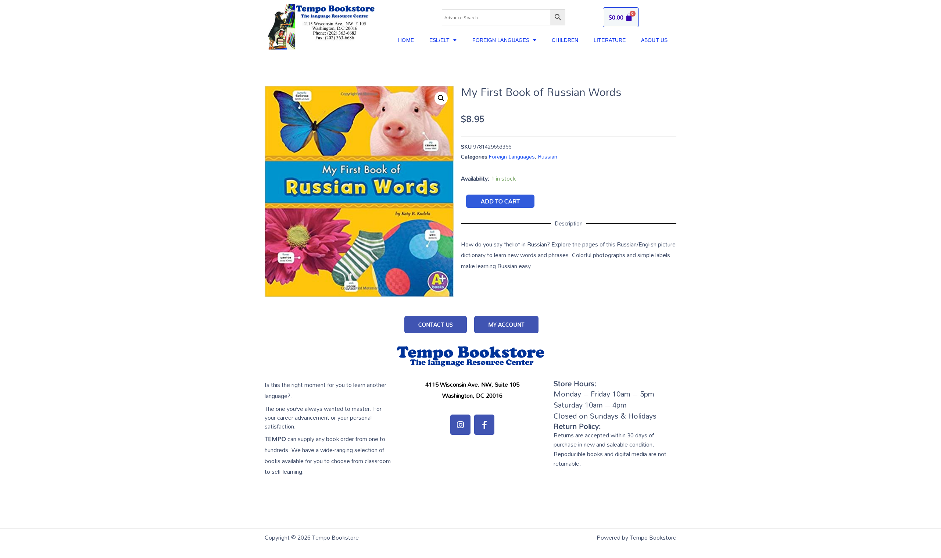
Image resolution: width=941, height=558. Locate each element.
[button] (435, 324)
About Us (654, 40)
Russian (547, 156)
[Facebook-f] (484, 425)
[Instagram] (460, 425)
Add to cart (500, 201)
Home (406, 40)
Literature (610, 40)
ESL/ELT (439, 40)
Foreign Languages (501, 40)
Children (565, 40)
